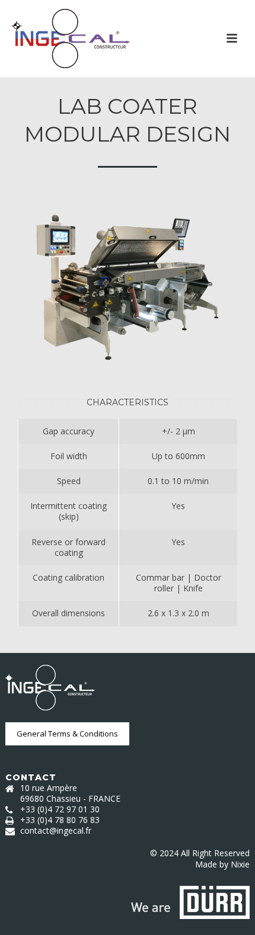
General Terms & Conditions (67, 733)
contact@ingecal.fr (55, 830)
